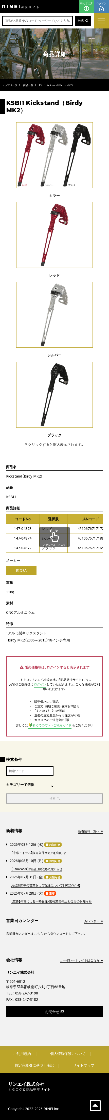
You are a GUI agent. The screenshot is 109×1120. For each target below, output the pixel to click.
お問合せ (52, 1011)
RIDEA (21, 570)
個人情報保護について (68, 1053)
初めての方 (86, 3)
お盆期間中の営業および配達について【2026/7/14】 (45, 885)
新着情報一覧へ (88, 831)
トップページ (9, 85)
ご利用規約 (22, 1053)
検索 (81, 21)
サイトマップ (83, 1065)
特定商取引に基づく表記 (34, 1065)
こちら (38, 933)
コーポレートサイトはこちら (79, 960)
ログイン (101, 3)
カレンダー (91, 921)
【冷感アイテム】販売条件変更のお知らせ (38, 853)
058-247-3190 (26, 993)
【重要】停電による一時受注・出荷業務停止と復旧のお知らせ (51, 901)
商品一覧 (28, 85)
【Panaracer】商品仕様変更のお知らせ (36, 869)
